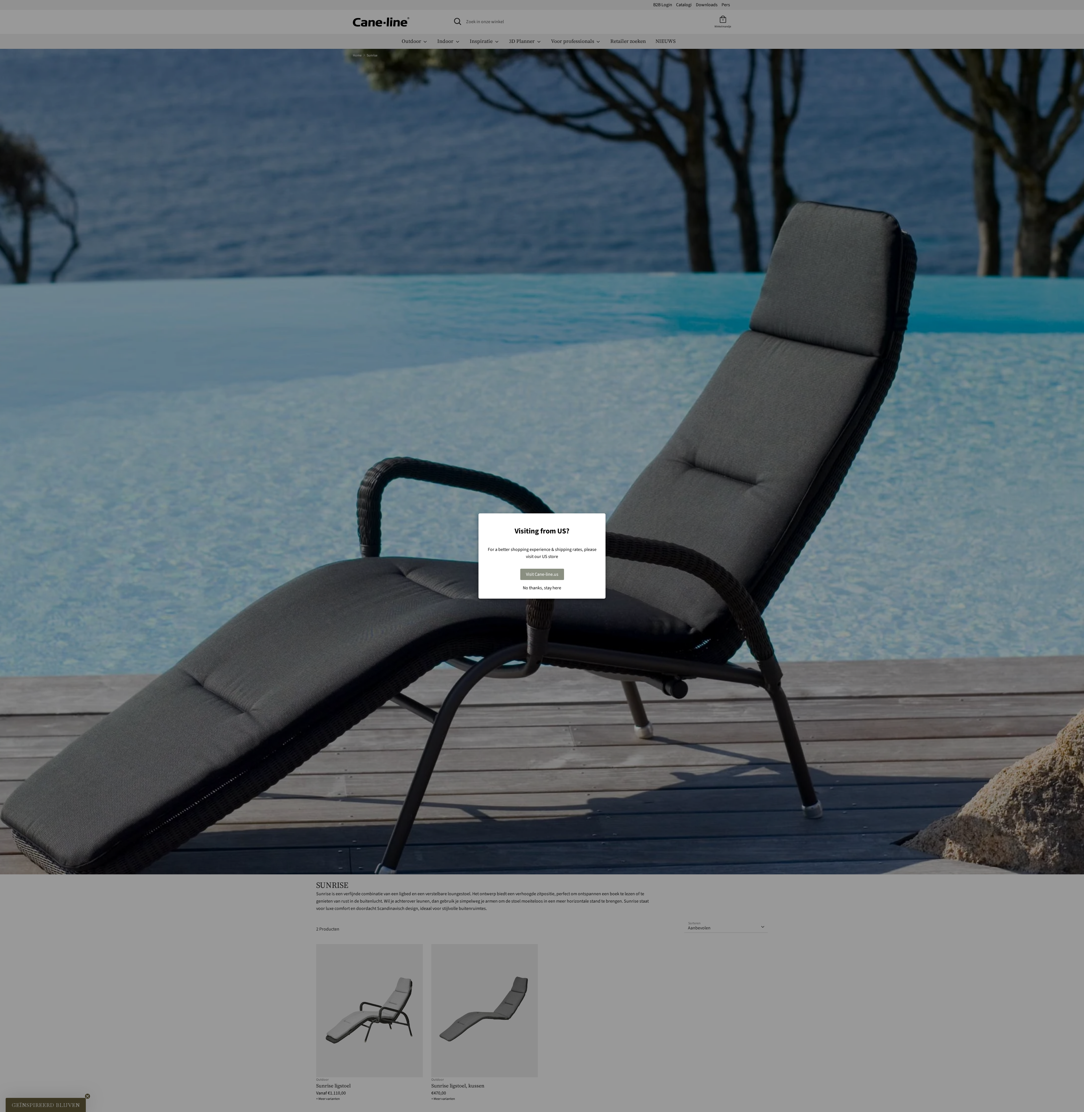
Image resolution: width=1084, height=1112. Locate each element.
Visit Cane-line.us (542, 574)
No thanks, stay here (542, 588)
